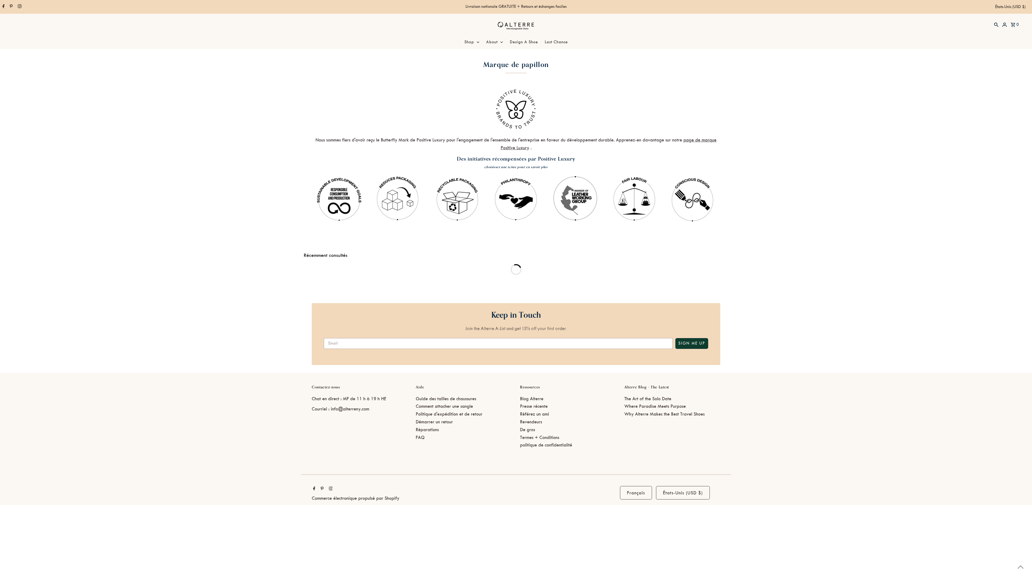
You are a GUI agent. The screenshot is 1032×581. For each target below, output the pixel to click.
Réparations (427, 429)
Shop (469, 42)
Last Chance (556, 42)
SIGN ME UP (691, 343)
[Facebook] (3, 7)
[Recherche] (996, 24)
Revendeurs (531, 422)
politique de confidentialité (546, 445)
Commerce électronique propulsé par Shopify (355, 498)
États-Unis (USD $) (1010, 7)
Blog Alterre (531, 398)
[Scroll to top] (1021, 567)
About (492, 42)
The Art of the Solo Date (647, 398)
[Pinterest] (10, 7)
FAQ (420, 437)
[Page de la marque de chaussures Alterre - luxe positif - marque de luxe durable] (516, 129)
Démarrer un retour (434, 422)
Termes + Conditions (539, 437)
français (636, 493)
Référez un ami (534, 414)
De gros (527, 429)
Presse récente (534, 406)
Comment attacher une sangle (444, 406)
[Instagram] (19, 7)
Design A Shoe (524, 42)
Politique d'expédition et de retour (449, 414)
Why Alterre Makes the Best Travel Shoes (664, 414)
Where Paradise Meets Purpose (655, 406)
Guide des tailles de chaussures (446, 398)
